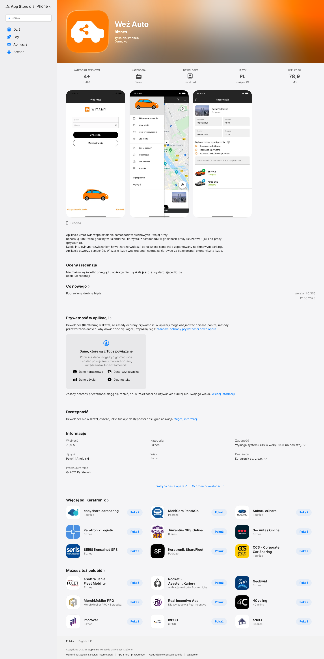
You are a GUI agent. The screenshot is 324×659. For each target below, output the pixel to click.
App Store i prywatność (131, 654)
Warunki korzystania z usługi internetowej (89, 654)
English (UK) (85, 641)
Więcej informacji (223, 394)
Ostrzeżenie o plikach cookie (165, 654)
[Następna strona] (320, 532)
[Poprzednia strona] (62, 532)
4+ (152, 458)
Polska (70, 641)
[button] (28, 29)
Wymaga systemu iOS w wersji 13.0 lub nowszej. (268, 445)
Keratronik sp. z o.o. (249, 458)
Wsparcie (192, 654)
